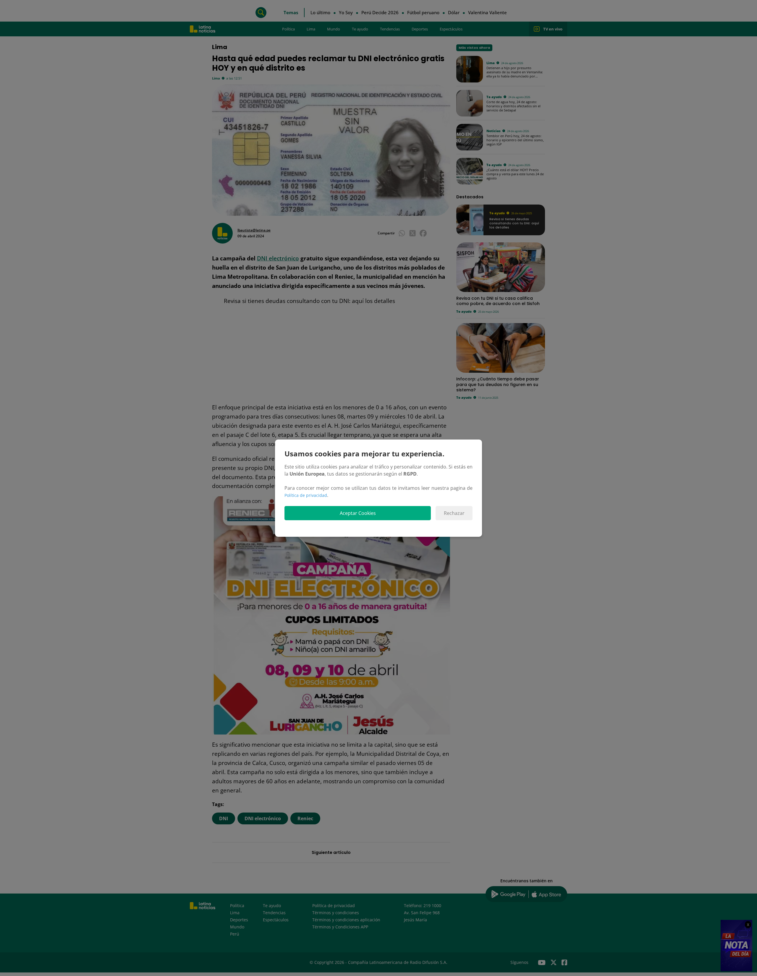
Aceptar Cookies (358, 513)
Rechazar (454, 513)
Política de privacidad (305, 495)
